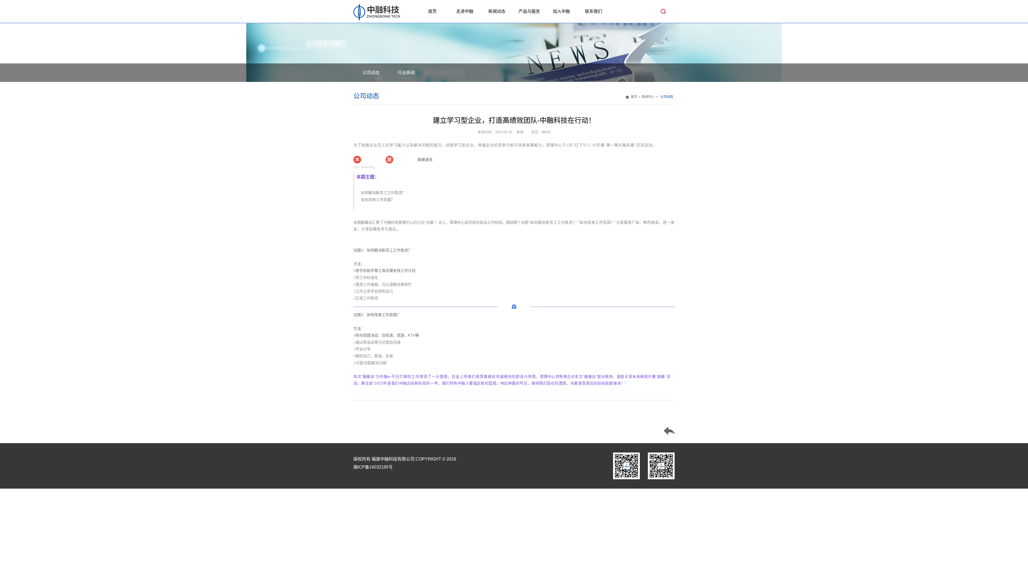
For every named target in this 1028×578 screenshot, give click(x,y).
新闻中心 (648, 97)
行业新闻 (406, 72)
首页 (432, 11)
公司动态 (371, 72)
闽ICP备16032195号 (373, 467)
